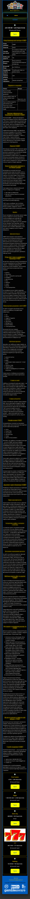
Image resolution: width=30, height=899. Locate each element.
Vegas (15, 795)
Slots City (15, 814)
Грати (15, 34)
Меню (16, 15)
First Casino (15, 777)
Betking (14, 861)
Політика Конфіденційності (16, 880)
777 (15, 843)
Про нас (16, 878)
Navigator (15, 10)
